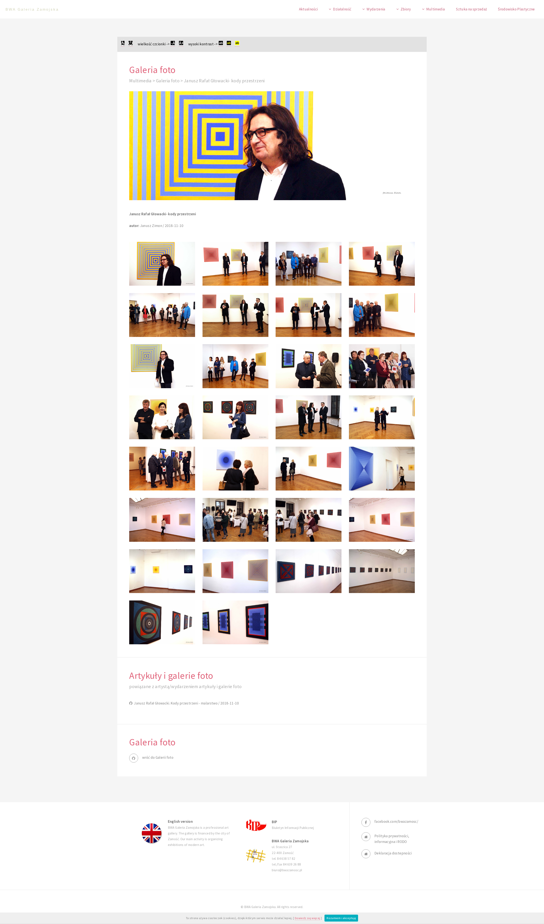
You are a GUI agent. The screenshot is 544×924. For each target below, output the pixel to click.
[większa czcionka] (181, 44)
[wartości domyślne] (130, 44)
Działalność (342, 9)
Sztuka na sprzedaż (471, 9)
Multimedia (435, 9)
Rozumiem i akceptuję (341, 918)
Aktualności (308, 9)
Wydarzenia (376, 9)
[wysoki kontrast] (220, 44)
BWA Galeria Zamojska (32, 9)
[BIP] (255, 825)
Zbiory (406, 9)
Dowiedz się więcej (307, 918)
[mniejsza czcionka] (172, 44)
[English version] (151, 833)
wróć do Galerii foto (157, 757)
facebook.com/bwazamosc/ (396, 821)
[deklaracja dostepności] (123, 44)
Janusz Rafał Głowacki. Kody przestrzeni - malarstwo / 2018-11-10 (186, 703)
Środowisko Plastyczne (516, 9)
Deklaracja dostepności (393, 853)
